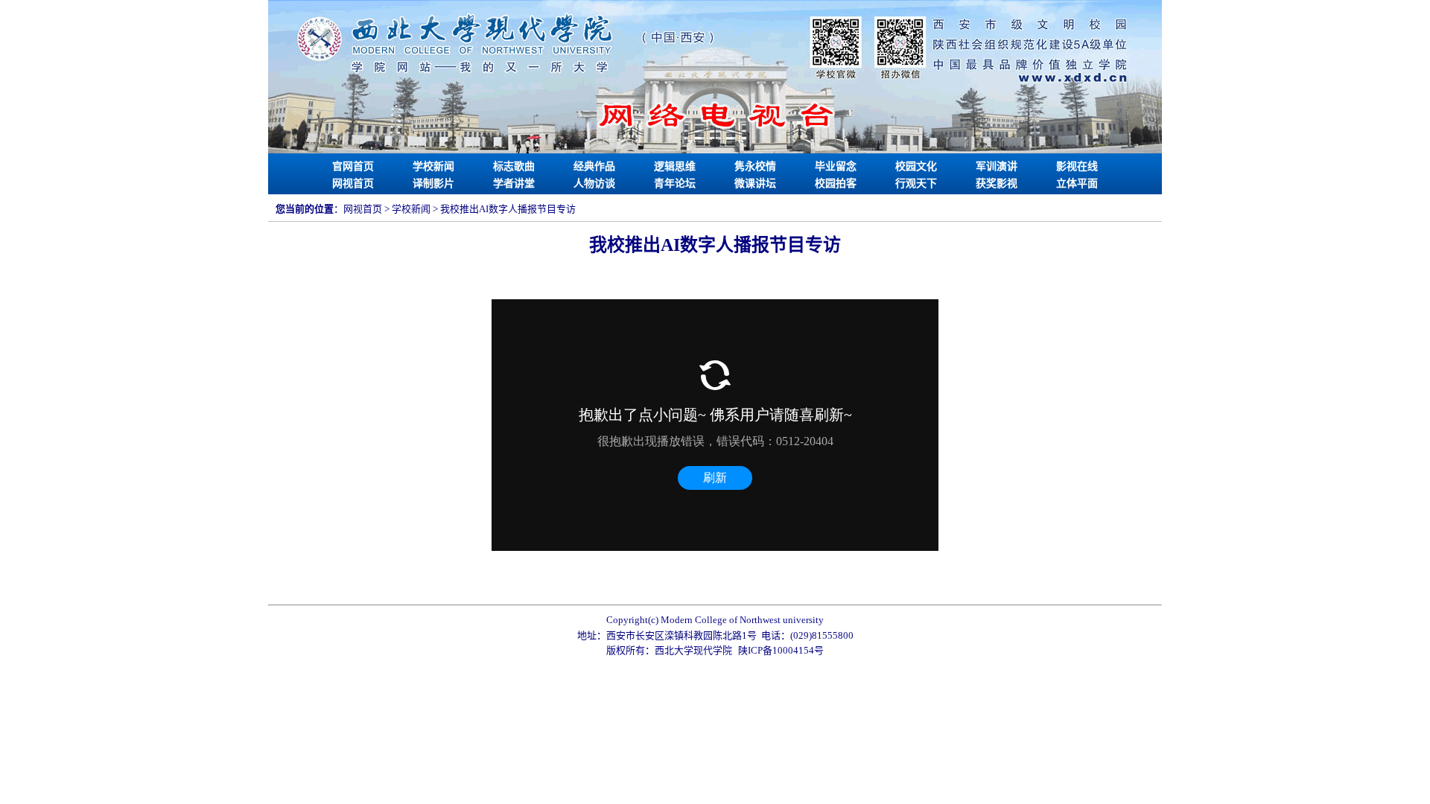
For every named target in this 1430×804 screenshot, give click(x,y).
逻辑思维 (675, 166)
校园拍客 (836, 183)
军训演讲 (996, 166)
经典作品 (594, 166)
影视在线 (1077, 166)
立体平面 (1077, 183)
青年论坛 (675, 183)
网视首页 (353, 183)
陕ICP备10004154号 (781, 650)
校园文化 (916, 166)
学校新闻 (433, 166)
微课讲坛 (755, 183)
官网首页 (353, 166)
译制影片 (433, 183)
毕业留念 (836, 166)
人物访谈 (594, 183)
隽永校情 (755, 166)
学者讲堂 (514, 183)
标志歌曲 (514, 166)
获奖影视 (996, 183)
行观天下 (916, 183)
